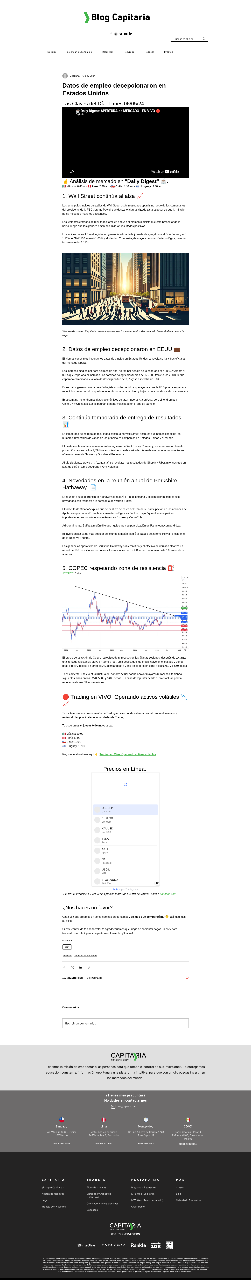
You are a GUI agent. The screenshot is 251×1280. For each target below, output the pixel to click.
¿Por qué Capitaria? (53, 1187)
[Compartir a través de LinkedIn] (80, 967)
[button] (129, 52)
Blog (178, 1193)
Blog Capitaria (120, 18)
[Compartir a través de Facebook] (64, 967)
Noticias (67, 955)
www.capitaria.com (173, 1260)
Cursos (180, 1187)
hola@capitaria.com (126, 1106)
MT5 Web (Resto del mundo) (147, 1200)
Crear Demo (138, 1206)
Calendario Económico (188, 1200)
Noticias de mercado (85, 955)
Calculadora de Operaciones (102, 1203)
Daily (67, 947)
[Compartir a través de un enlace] (89, 967)
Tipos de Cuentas (96, 1187)
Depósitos (92, 1209)
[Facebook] (111, 34)
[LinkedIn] (131, 34)
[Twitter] (121, 34)
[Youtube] (126, 34)
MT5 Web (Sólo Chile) (143, 1193)
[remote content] (125, 832)
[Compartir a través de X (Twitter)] (72, 967)
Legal (45, 1200)
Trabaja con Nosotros (54, 1206)
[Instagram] (116, 34)
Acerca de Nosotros (53, 1193)
